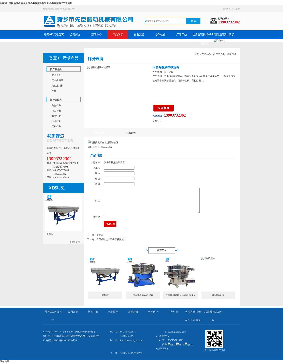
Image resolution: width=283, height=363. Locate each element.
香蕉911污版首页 (54, 34)
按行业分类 (56, 99)
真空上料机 (57, 85)
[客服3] (189, 344)
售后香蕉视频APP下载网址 (193, 316)
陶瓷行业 (56, 105)
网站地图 (4, 361)
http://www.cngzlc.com (131, 340)
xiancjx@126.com (177, 332)
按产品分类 (56, 69)
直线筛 (99, 235)
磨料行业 (56, 126)
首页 (196, 54)
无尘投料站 (57, 80)
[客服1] (172, 344)
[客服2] (180, 344)
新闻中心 (96, 34)
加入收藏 (236, 9)
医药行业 (56, 116)
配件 (54, 91)
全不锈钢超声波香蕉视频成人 (111, 239)
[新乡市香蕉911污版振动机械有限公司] (89, 29)
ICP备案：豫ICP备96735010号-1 (60, 340)
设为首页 (227, 9)
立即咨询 (164, 108)
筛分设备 (56, 75)
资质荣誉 (139, 34)
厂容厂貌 (181, 34)
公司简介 (75, 34)
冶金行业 (56, 121)
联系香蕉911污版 (224, 34)
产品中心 (206, 54)
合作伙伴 (160, 34)
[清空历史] (75, 242)
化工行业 (56, 110)
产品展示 (118, 34)
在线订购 (131, 132)
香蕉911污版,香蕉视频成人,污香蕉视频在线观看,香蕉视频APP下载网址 (36, 3)
